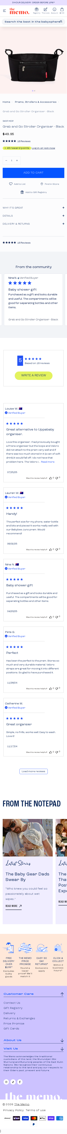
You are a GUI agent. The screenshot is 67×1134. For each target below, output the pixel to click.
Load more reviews (33, 771)
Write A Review (33, 375)
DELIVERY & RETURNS (16, 224)
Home (6, 102)
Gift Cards (11, 1028)
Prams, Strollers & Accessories (36, 102)
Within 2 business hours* (58, 968)
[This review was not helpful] (56, 477)
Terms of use (36, 1110)
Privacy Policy (13, 1110)
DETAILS (8, 216)
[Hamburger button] (4, 11)
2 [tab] (34, 90)
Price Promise (14, 1023)
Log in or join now (43, 148)
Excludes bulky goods (8, 974)
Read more (47, 462)
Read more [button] (35, 307)
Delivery (10, 1013)
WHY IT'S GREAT (13, 208)
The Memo (21, 1104)
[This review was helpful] (50, 477)
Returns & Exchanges (19, 1018)
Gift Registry (13, 1008)
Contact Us (12, 1003)
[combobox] (33, 21)
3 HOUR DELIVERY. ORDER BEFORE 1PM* (33, 3)
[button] (6, 161)
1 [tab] (32, 90)
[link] (33, 320)
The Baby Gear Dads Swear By (27, 877)
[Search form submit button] (61, 21)
